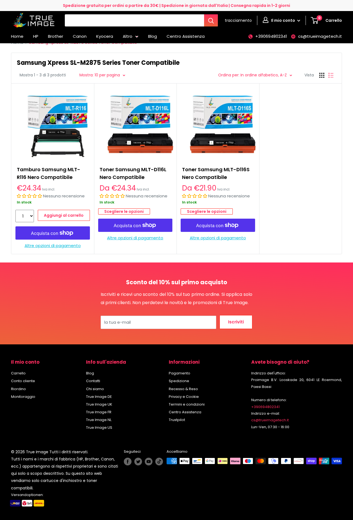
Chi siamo (95, 389)
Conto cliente (23, 381)
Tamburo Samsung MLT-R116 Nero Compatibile (48, 173)
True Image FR (98, 412)
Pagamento (179, 373)
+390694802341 (271, 36)
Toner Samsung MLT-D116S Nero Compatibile (216, 173)
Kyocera (104, 36)
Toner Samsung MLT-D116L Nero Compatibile (133, 173)
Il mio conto (283, 20)
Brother (55, 36)
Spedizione (179, 381)
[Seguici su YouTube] (149, 461)
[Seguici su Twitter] (138, 461)
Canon (80, 36)
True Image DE (99, 396)
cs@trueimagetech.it (320, 36)
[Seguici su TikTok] (159, 461)
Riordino (18, 389)
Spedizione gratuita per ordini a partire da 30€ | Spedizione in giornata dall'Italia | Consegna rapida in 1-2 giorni (176, 5)
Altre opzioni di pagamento (53, 245)
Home (17, 36)
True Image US (99, 427)
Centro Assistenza (186, 36)
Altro (127, 36)
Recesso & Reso (183, 389)
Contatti (93, 381)
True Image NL (98, 419)
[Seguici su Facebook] (128, 461)
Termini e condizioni (187, 404)
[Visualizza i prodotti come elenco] (330, 75)
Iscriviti (236, 322)
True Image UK (99, 404)
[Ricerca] (211, 20)
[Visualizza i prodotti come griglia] (321, 75)
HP (35, 36)
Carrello (18, 373)
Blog (152, 36)
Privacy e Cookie (184, 396)
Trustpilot (177, 419)
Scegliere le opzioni (124, 211)
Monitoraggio (23, 396)
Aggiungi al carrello (64, 215)
